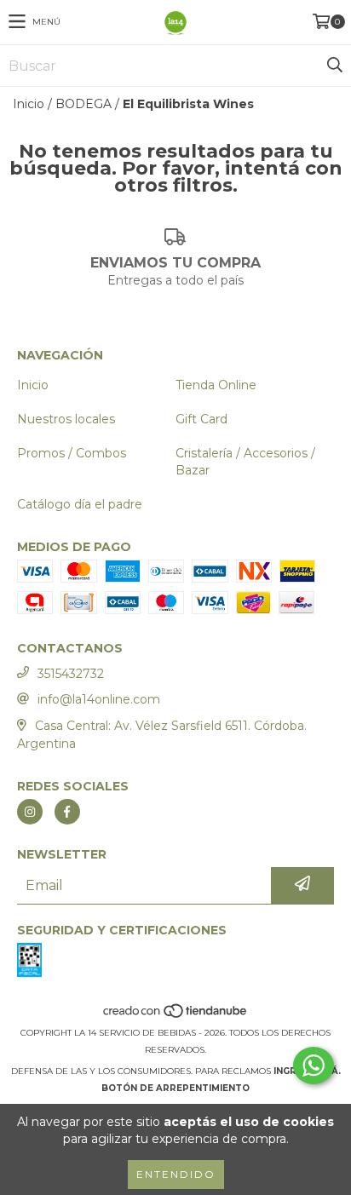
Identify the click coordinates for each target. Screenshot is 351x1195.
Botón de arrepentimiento (175, 1088)
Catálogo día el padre (79, 504)
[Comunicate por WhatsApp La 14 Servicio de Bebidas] (313, 1065)
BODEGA (83, 104)
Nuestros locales (66, 419)
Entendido (176, 1174)
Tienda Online (216, 385)
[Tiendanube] (175, 1015)
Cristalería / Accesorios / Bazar (245, 461)
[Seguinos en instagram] (30, 811)
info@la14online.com (98, 699)
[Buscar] (334, 65)
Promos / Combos (71, 453)
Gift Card (201, 419)
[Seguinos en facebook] (67, 811)
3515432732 (70, 673)
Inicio (28, 104)
